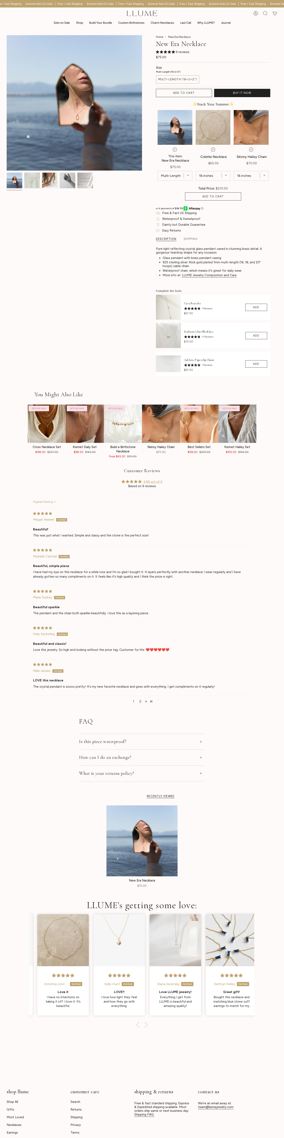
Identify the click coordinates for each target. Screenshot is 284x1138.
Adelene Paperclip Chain (199, 360)
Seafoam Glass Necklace (199, 331)
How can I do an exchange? (105, 757)
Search (75, 1102)
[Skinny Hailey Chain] (161, 424)
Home (159, 36)
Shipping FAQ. (144, 1114)
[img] (42, 513)
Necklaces (14, 1125)
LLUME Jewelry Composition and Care (209, 275)
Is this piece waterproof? (102, 741)
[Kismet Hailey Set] (237, 424)
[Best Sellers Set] (199, 424)
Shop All (12, 1102)
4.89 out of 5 (152, 482)
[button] (79, 23)
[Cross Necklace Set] (47, 424)
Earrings (12, 1132)
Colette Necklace (213, 157)
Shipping (76, 1117)
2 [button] (140, 701)
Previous (6, 103)
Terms (74, 1132)
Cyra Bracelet (192, 303)
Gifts (10, 1109)
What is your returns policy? (106, 773)
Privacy (75, 1125)
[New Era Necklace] (142, 841)
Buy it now (242, 92)
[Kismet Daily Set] (85, 424)
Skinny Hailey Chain (252, 157)
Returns (76, 1109)
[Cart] (275, 13)
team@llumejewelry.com (215, 1107)
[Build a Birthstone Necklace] (123, 424)
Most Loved (15, 1117)
